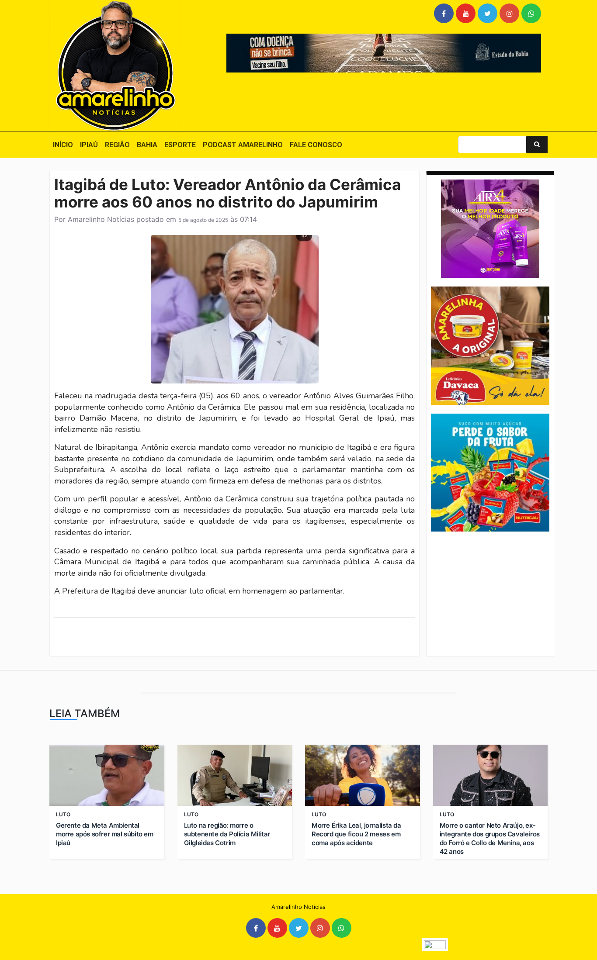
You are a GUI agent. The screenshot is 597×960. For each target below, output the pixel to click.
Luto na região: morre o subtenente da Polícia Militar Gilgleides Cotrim (227, 834)
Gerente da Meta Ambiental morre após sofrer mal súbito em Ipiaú (104, 834)
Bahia (147, 145)
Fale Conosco (316, 145)
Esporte (180, 145)
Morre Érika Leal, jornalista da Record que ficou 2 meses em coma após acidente (356, 834)
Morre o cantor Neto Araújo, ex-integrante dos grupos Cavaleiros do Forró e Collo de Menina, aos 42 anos (490, 838)
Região (117, 145)
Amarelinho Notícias (101, 219)
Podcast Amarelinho (243, 145)
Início (63, 145)
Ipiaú (89, 145)
